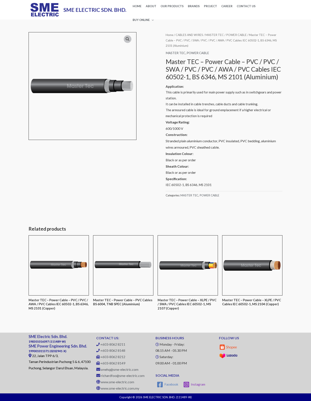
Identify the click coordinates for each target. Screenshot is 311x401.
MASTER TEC (214, 35)
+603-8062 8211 (112, 344)
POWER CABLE (236, 35)
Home (169, 35)
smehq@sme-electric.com (119, 369)
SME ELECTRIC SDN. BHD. (94, 10)
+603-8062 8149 (112, 363)
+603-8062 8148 (112, 350)
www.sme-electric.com (117, 382)
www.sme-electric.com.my (120, 388)
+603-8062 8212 (112, 357)
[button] (127, 39)
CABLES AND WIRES (189, 35)
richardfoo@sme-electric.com (122, 376)
